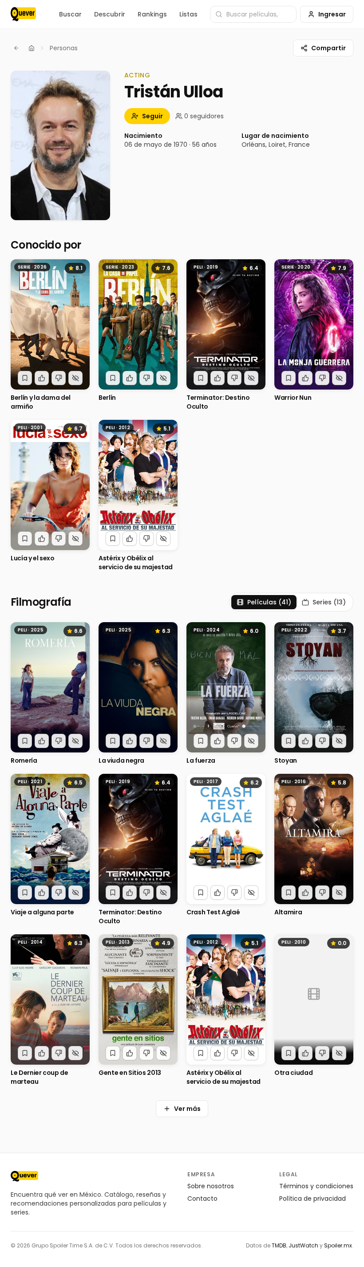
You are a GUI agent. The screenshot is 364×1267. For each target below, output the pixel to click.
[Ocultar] (75, 378)
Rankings (152, 14)
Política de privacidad (312, 1198)
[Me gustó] (42, 378)
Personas (64, 48)
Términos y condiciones (316, 1186)
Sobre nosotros (210, 1186)
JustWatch (303, 1245)
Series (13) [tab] (329, 602)
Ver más (187, 1108)
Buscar (70, 14)
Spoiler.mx (338, 1245)
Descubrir (109, 14)
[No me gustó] (58, 378)
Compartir (328, 48)
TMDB (279, 1245)
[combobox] (253, 14)
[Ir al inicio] (24, 1176)
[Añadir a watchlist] (25, 378)
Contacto (202, 1198)
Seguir (152, 116)
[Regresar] (16, 48)
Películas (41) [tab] (269, 602)
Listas (188, 14)
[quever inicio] (23, 14)
